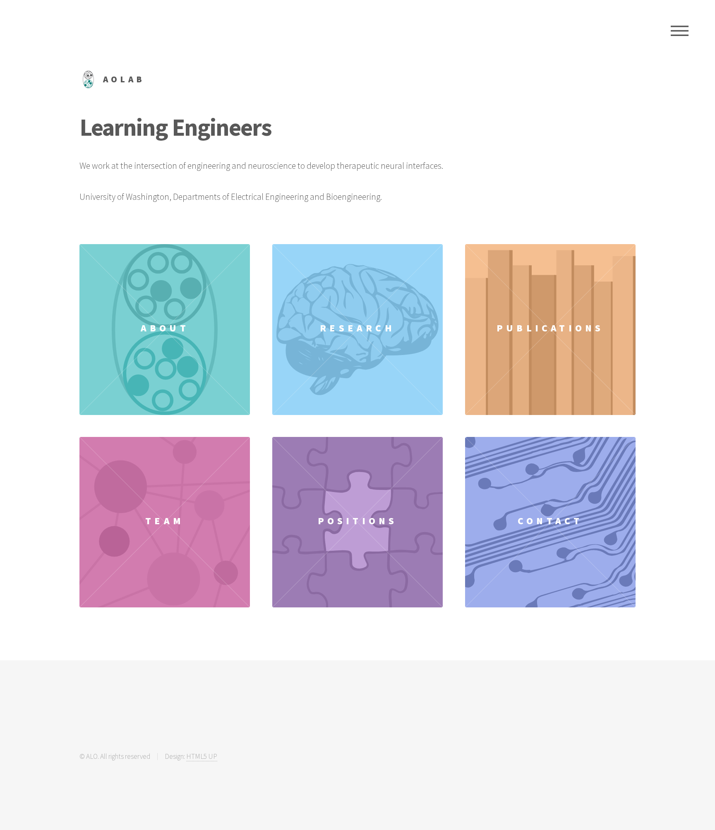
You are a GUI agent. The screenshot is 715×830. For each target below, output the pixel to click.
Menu (679, 31)
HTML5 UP (201, 756)
